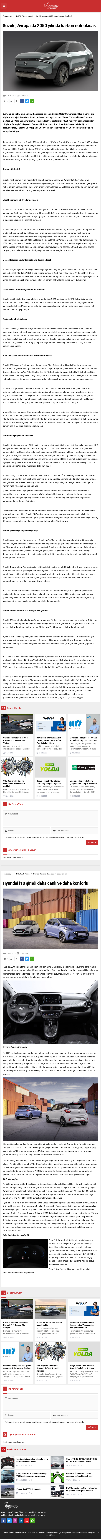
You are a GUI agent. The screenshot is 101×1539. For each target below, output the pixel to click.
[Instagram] (15, 1520)
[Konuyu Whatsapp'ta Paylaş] (32, 101)
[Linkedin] (21, 1520)
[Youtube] (26, 1520)
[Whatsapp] (32, 1520)
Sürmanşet (28, 16)
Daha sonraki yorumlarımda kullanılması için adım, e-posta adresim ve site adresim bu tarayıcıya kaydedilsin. (45, 837)
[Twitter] (9, 1520)
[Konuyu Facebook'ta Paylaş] (22, 101)
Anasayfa (8, 16)
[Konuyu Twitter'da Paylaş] (27, 101)
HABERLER (20, 16)
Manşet (27, 874)
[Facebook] (3, 1520)
